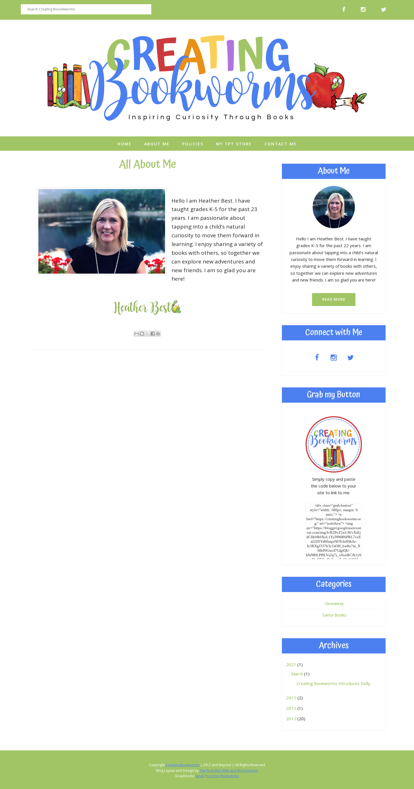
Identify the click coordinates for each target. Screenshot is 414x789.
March (297, 674)
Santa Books (334, 615)
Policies (192, 144)
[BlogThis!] (142, 333)
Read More (333, 299)
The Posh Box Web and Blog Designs (228, 770)
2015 (291, 698)
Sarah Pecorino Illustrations (217, 776)
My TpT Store (234, 144)
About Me (157, 144)
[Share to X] (147, 333)
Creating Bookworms (182, 765)
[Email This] (136, 333)
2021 (291, 664)
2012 (291, 718)
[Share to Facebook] (152, 333)
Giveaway (334, 603)
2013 (291, 708)
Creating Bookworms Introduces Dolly (333, 683)
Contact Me (280, 144)
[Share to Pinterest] (158, 333)
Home (124, 144)
